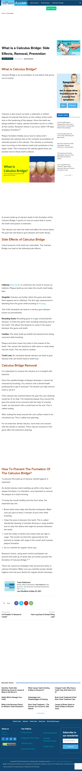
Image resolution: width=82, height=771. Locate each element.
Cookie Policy (48, 746)
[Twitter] (21, 603)
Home (3, 13)
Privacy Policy (26, 733)
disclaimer (22, 589)
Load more (67, 175)
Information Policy (28, 749)
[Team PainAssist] (9, 587)
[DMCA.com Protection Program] (8, 745)
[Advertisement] (28, 30)
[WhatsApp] (31, 603)
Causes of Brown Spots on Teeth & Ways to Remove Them (64, 707)
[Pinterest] (26, 603)
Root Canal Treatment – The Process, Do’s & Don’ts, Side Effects (38, 707)
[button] (80, 3)
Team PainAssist (28, 59)
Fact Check (51, 8)
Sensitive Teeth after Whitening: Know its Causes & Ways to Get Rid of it (12, 690)
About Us (4, 732)
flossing (42, 304)
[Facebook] (16, 603)
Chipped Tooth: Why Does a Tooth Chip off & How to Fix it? (65, 690)
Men (63, 105)
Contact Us (4, 734)
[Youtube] (14, 739)
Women (72, 105)
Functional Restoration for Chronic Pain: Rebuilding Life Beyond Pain (65, 135)
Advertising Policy (50, 733)
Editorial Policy (26, 743)
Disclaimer (62, 761)
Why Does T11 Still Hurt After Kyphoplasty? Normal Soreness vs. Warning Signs (65, 145)
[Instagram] (7, 739)
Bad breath (15, 285)
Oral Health (10, 13)
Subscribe (70, 746)
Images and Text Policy (30, 738)
